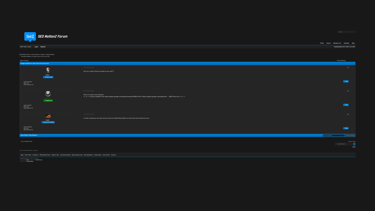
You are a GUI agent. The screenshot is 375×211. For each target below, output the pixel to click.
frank (47, 120)
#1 (348, 67)
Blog (22, 155)
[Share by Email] (39, 60)
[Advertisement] (187, 14)
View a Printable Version (26, 141)
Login (36, 46)
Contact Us (35, 155)
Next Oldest (24, 135)
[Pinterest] (37, 60)
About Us (113, 155)
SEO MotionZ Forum (24, 54)
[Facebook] (30, 60)
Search (328, 43)
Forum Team (28, 155)
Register (43, 46)
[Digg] (33, 60)
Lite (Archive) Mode (65, 155)
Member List (337, 43)
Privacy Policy (97, 155)
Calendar (346, 43)
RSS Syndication (88, 155)
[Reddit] (35, 60)
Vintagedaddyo (29, 161)
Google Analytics (50, 54)
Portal (322, 43)
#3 (348, 114)
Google (43, 54)
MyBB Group (39, 159)
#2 (348, 90)
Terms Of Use (106, 155)
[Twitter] (31, 60)
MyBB (27, 159)
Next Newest (33, 135)
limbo (47, 75)
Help (353, 43)
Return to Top (55, 155)
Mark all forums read (77, 155)
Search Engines (35, 54)
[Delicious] (34, 60)
